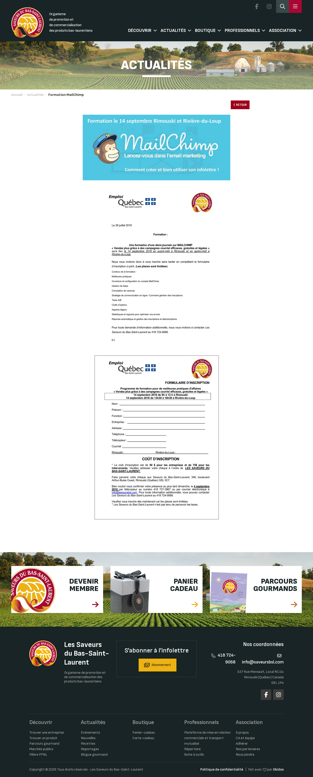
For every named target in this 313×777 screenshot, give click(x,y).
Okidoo (278, 769)
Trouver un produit (43, 738)
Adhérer (242, 743)
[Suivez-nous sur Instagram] (269, 6)
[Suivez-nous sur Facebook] (256, 6)
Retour (241, 105)
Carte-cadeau (143, 738)
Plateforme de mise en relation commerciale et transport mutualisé (207, 738)
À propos (242, 732)
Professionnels (242, 30)
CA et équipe (245, 738)
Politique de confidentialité (221, 769)
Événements (90, 732)
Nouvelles (88, 738)
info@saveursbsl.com (263, 662)
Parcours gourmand (44, 743)
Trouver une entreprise (46, 732)
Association (282, 30)
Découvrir (139, 30)
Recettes (88, 743)
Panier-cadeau (143, 732)
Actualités (173, 30)
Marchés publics (41, 749)
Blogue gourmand (94, 754)
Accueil (17, 95)
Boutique (205, 30)
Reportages (90, 749)
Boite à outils (194, 754)
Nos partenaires (248, 749)
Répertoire (192, 749)
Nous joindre (245, 754)
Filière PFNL (38, 754)
